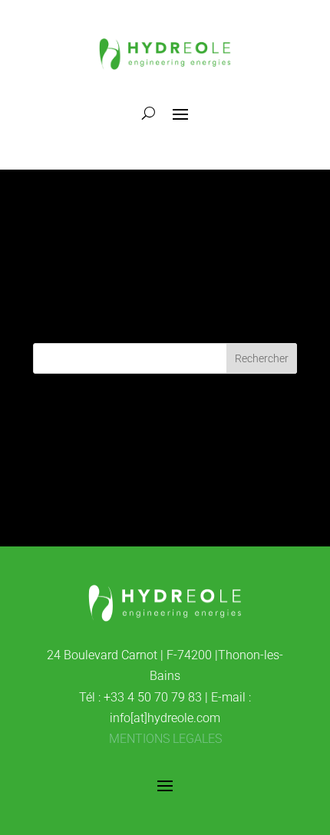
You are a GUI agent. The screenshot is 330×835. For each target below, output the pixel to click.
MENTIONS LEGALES (165, 738)
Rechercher (262, 358)
